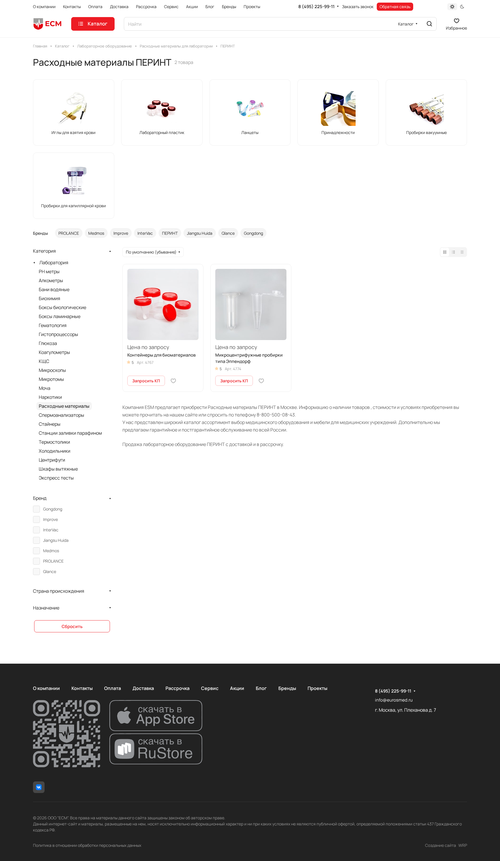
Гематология (53, 325)
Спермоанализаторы (61, 415)
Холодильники (54, 451)
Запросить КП (146, 380)
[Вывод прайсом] (462, 252)
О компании (46, 688)
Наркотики (50, 397)
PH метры (49, 271)
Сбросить (72, 626)
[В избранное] (173, 381)
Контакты (82, 688)
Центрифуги (52, 460)
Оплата (112, 688)
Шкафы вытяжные (58, 469)
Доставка (143, 688)
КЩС (44, 361)
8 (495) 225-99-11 (316, 6)
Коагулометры (54, 352)
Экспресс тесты (56, 478)
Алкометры (51, 280)
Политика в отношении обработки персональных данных (87, 845)
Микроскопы (52, 370)
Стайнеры (49, 424)
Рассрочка (178, 688)
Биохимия (49, 298)
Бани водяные (54, 289)
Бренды (287, 688)
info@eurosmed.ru (394, 700)
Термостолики (54, 442)
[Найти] (429, 24)
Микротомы (51, 379)
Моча (44, 388)
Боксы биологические (62, 307)
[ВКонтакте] (39, 787)
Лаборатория (53, 262)
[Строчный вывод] (453, 252)
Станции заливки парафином (70, 433)
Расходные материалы (64, 406)
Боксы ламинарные (59, 316)
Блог (261, 688)
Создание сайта (440, 845)
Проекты (317, 688)
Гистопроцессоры (58, 334)
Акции (237, 688)
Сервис (209, 688)
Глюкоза (48, 343)
